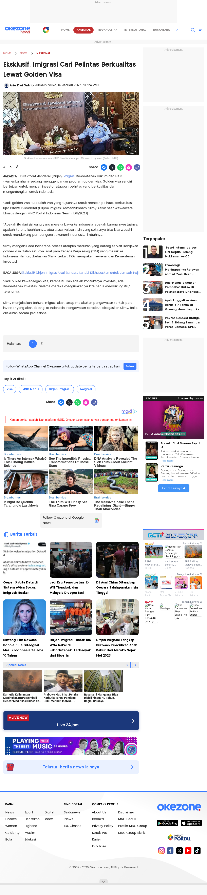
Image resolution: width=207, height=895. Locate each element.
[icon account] (6, 85)
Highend (30, 826)
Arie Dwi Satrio (22, 85)
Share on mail (129, 167)
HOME (7, 53)
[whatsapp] (120, 167)
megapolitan (107, 29)
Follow (130, 366)
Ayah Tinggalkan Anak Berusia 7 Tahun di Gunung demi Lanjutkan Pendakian (183, 305)
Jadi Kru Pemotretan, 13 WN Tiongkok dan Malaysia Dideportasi (69, 587)
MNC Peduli (127, 819)
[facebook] (170, 850)
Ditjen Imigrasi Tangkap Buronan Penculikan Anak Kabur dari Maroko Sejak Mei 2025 (116, 648)
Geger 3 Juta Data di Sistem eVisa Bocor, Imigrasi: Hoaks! (20, 587)
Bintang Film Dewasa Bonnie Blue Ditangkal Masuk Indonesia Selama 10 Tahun (23, 648)
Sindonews (72, 812)
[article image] (153, 252)
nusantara (161, 29)
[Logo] (45, 30)
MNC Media (30, 389)
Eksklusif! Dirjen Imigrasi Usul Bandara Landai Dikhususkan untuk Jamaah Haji (79, 272)
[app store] (191, 823)
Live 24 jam (68, 725)
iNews (68, 819)
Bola (8, 839)
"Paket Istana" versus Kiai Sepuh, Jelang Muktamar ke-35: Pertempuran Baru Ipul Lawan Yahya (182, 252)
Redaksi (98, 819)
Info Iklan (99, 846)
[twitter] (179, 850)
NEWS (23, 53)
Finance (11, 819)
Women (11, 826)
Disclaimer (126, 812)
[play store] (167, 823)
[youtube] (188, 850)
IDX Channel (73, 826)
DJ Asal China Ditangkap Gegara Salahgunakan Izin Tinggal (117, 587)
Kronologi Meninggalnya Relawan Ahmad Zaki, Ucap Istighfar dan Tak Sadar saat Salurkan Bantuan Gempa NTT (182, 270)
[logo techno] (17, 30)
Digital (49, 812)
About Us (99, 812)
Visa (10, 389)
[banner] (71, 746)
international (135, 29)
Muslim (29, 832)
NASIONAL (43, 53)
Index (48, 819)
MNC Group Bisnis (132, 832)
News (9, 812)
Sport (28, 812)
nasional (83, 29)
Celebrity (12, 832)
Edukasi (30, 839)
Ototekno (32, 819)
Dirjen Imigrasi (59, 389)
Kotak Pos (100, 832)
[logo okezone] (179, 807)
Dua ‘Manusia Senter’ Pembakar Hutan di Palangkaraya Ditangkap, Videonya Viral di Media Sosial (183, 287)
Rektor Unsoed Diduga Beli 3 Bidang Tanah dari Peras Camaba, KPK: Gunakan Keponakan (183, 323)
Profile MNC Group (132, 826)
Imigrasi (69, 176)
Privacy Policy (102, 826)
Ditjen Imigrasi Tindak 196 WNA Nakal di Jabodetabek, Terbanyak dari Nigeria (70, 648)
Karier (96, 839)
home (65, 29)
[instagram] (161, 850)
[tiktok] (197, 850)
